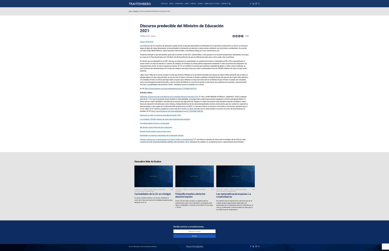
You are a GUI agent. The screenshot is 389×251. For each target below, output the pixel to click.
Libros (187, 3)
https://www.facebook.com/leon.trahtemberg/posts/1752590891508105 (177, 111)
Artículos (164, 3)
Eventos (193, 3)
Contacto (224, 3)
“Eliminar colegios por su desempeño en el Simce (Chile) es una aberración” (166, 139)
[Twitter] (251, 3)
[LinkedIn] (253, 3)
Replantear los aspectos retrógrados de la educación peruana (161, 135)
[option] (153, 188)
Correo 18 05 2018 (146, 42)
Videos (171, 3)
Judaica (200, 3)
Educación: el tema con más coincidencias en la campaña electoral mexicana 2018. (169, 97)
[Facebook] (256, 3)
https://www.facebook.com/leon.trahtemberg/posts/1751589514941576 (171, 89)
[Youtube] (259, 3)
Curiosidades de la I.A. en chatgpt (152, 193)
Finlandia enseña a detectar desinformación (190, 195)
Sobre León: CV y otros (212, 3)
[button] (230, 4)
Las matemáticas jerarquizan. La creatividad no (233, 195)
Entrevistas (179, 3)
